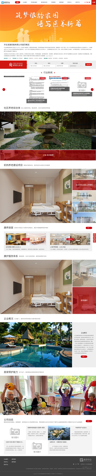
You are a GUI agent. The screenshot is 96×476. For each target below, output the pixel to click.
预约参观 (89, 64)
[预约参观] (94, 237)
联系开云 (6, 464)
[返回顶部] (94, 241)
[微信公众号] (87, 2)
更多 (88, 227)
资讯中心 (6, 461)
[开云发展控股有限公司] (5, 2)
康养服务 (14, 459)
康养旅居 (14, 461)
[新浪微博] (76, 464)
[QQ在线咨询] (73, 464)
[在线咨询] (94, 234)
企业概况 (6, 459)
